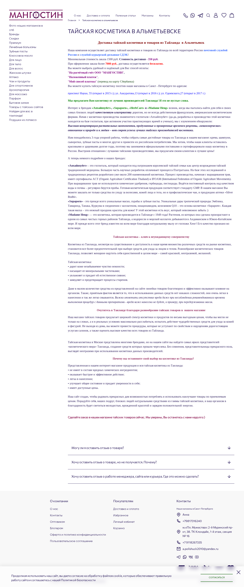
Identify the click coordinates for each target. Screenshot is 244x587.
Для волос (16, 68)
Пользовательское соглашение (71, 541)
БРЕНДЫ (14, 34)
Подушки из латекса (22, 120)
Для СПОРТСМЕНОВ (21, 85)
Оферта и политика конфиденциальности (78, 534)
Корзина (119, 528)
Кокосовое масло (21, 55)
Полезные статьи (126, 15)
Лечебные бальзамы (22, 47)
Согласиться (217, 578)
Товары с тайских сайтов (26, 107)
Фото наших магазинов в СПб (26, 28)
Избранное (120, 515)
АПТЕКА (13, 77)
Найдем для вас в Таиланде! (21, 113)
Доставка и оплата (98, 15)
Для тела (15, 64)
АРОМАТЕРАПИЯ (19, 90)
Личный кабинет (124, 522)
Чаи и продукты (19, 81)
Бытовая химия (19, 103)
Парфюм (15, 98)
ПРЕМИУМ (15, 43)
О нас (77, 15)
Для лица (15, 60)
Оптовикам (57, 522)
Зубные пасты (18, 51)
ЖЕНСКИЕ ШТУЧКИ (20, 73)
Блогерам (56, 528)
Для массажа (18, 94)
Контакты (164, 15)
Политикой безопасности (78, 580)
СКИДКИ (14, 38)
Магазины (148, 15)
